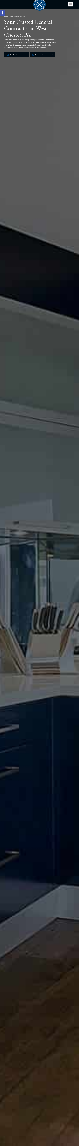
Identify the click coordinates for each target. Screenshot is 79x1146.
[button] (2, 13)
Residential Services (17, 55)
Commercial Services (43, 55)
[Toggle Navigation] (70, 4)
